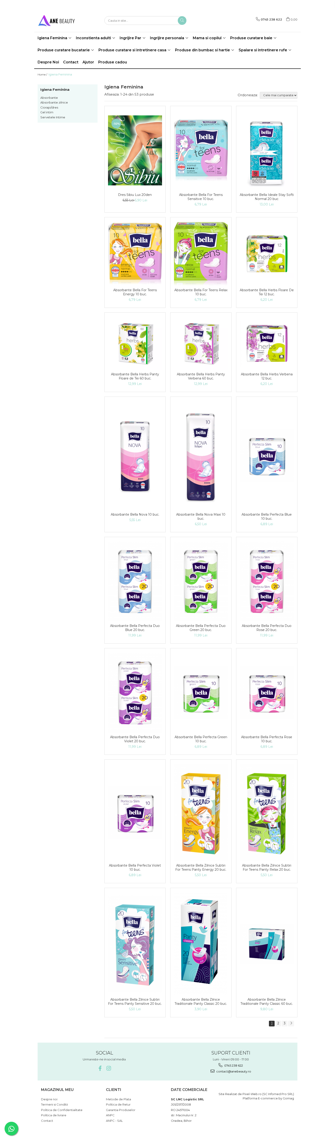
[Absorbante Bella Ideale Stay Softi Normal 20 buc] (267, 150)
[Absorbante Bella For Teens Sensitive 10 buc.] (201, 150)
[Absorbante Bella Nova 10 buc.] (135, 455)
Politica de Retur (118, 1104)
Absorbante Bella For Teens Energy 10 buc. (135, 292)
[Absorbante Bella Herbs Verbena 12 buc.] (267, 343)
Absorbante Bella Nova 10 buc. (135, 514)
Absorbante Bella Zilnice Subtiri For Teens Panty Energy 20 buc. (200, 867)
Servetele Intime (52, 117)
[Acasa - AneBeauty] (60, 21)
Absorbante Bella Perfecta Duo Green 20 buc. (201, 628)
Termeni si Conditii (54, 1104)
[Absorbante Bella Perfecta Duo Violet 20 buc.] (135, 693)
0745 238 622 (233, 1065)
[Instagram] (109, 1068)
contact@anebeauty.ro (233, 1071)
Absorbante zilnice (54, 102)
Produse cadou (112, 62)
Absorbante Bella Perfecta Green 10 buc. (201, 739)
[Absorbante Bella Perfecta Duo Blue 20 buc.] (135, 581)
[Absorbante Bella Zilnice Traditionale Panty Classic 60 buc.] (267, 944)
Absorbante (49, 97)
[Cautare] (182, 20)
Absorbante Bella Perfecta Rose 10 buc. (266, 739)
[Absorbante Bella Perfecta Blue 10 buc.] (267, 455)
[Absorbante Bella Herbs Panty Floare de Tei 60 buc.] (135, 343)
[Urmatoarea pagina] (291, 1023)
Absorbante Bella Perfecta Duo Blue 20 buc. (135, 628)
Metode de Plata (118, 1099)
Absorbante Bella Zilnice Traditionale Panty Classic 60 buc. (266, 1001)
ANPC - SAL (114, 1120)
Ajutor (88, 62)
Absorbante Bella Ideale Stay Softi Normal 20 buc (267, 197)
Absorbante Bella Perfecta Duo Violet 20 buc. (135, 739)
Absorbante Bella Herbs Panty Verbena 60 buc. (201, 376)
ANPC (110, 1115)
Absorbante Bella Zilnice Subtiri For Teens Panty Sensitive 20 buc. (135, 1001)
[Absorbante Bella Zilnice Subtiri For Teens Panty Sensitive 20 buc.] (135, 944)
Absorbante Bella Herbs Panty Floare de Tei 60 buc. (135, 376)
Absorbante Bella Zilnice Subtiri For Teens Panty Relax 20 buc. (266, 867)
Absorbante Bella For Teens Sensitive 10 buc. (201, 197)
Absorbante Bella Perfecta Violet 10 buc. (135, 867)
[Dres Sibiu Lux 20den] (135, 150)
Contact (70, 62)
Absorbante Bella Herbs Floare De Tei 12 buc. (267, 292)
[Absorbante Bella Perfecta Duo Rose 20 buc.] (267, 581)
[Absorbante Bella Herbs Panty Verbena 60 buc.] (201, 343)
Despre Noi (48, 62)
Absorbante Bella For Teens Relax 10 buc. (200, 292)
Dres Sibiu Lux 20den (135, 195)
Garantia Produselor (120, 1110)
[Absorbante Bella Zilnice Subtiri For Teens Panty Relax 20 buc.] (267, 812)
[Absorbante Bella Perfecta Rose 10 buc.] (267, 692)
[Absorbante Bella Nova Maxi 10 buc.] (201, 455)
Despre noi (49, 1099)
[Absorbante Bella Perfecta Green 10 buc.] (201, 692)
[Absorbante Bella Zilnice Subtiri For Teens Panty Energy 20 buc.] (201, 812)
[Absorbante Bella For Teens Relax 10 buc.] (201, 254)
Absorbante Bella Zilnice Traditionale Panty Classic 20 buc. (201, 1001)
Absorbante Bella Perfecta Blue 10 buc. (267, 516)
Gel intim (46, 112)
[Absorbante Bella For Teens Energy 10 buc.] (135, 254)
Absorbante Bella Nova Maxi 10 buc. (200, 516)
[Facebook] (100, 1068)
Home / (43, 74)
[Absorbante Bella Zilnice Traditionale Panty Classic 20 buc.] (201, 944)
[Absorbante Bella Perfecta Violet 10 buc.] (135, 812)
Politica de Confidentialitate (61, 1110)
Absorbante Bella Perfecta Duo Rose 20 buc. (266, 628)
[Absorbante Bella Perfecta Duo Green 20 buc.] (201, 581)
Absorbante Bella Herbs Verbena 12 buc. (267, 376)
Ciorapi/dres (49, 107)
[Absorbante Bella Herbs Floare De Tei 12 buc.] (267, 254)
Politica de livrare (53, 1115)
